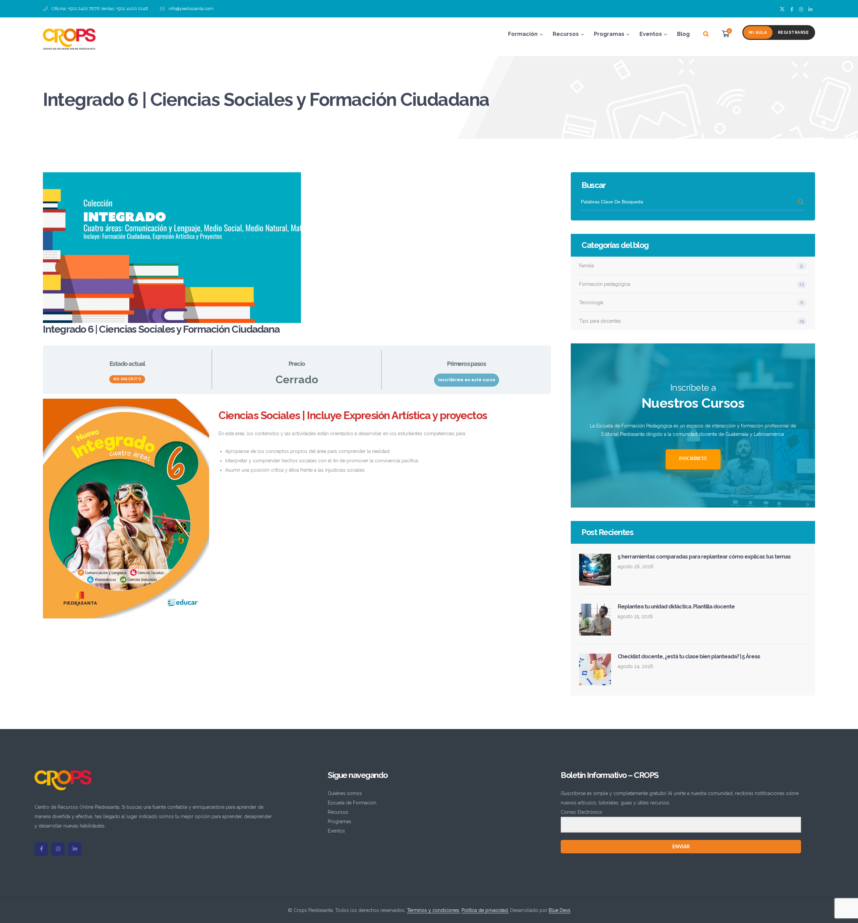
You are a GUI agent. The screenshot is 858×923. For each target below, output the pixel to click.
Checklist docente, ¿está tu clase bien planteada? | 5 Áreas (689, 656)
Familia (586, 265)
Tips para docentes (600, 321)
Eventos (336, 831)
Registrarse (793, 32)
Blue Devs (559, 910)
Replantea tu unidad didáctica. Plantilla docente (676, 606)
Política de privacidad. (485, 910)
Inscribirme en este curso (466, 380)
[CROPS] (69, 38)
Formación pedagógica (604, 284)
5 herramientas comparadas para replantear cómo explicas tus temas (704, 556)
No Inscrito (127, 379)
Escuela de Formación (352, 802)
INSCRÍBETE (693, 458)
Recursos (338, 812)
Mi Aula (758, 32)
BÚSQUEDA (801, 202)
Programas (339, 821)
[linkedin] (74, 849)
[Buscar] (706, 34)
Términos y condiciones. (433, 910)
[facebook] (41, 849)
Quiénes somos (345, 793)
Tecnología (591, 302)
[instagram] (58, 849)
